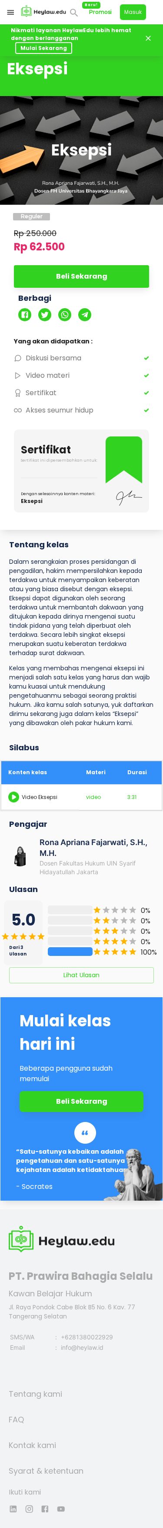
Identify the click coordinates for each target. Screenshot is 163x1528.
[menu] (10, 12)
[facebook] (28, 315)
